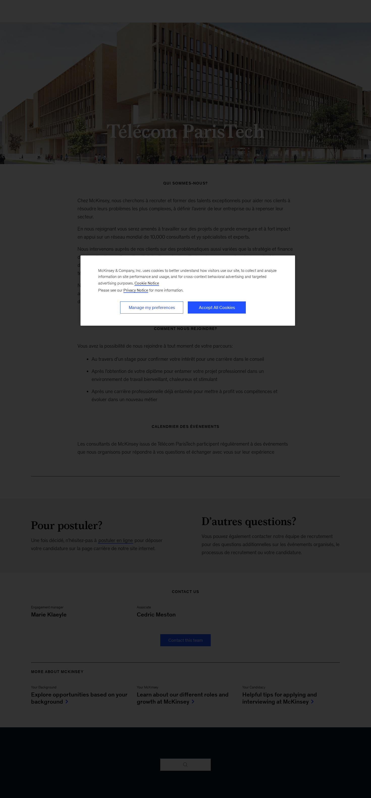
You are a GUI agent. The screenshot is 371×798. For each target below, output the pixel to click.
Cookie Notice (147, 283)
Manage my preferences (152, 307)
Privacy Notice (135, 290)
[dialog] (188, 290)
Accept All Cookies (217, 307)
